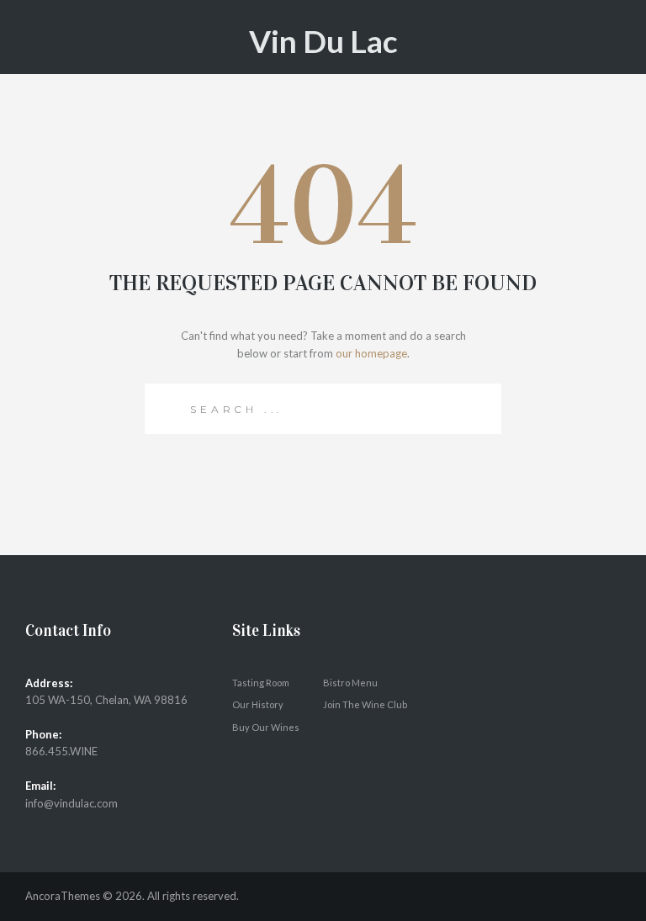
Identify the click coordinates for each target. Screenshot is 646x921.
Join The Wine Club (365, 704)
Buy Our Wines (265, 727)
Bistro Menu (350, 682)
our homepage (371, 353)
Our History (257, 704)
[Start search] (167, 406)
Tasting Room (260, 682)
